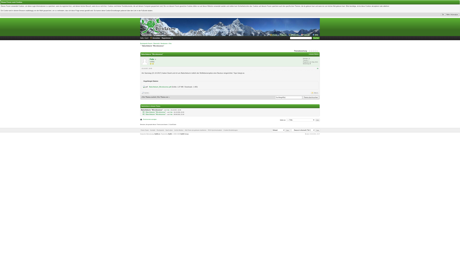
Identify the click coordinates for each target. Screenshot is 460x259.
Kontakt (152, 130)
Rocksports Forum (146, 43)
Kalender (306, 35)
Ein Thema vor (162, 97)
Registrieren (166, 38)
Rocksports (160, 130)
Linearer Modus (314, 54)
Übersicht (156, 43)
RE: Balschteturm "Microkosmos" (154, 112)
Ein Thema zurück (149, 97)
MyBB (170, 134)
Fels (170, 43)
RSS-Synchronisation (215, 130)
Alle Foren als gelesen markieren (195, 130)
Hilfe (316, 35)
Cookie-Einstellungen (231, 130)
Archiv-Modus (178, 130)
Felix (152, 59)
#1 (317, 68)
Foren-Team (145, 130)
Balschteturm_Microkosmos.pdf (160, 87)
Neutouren (164, 43)
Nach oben (169, 130)
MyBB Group (184, 134)
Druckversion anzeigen (150, 119)
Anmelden (156, 38)
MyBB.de (157, 134)
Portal (275, 35)
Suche (284, 35)
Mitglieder (295, 35)
